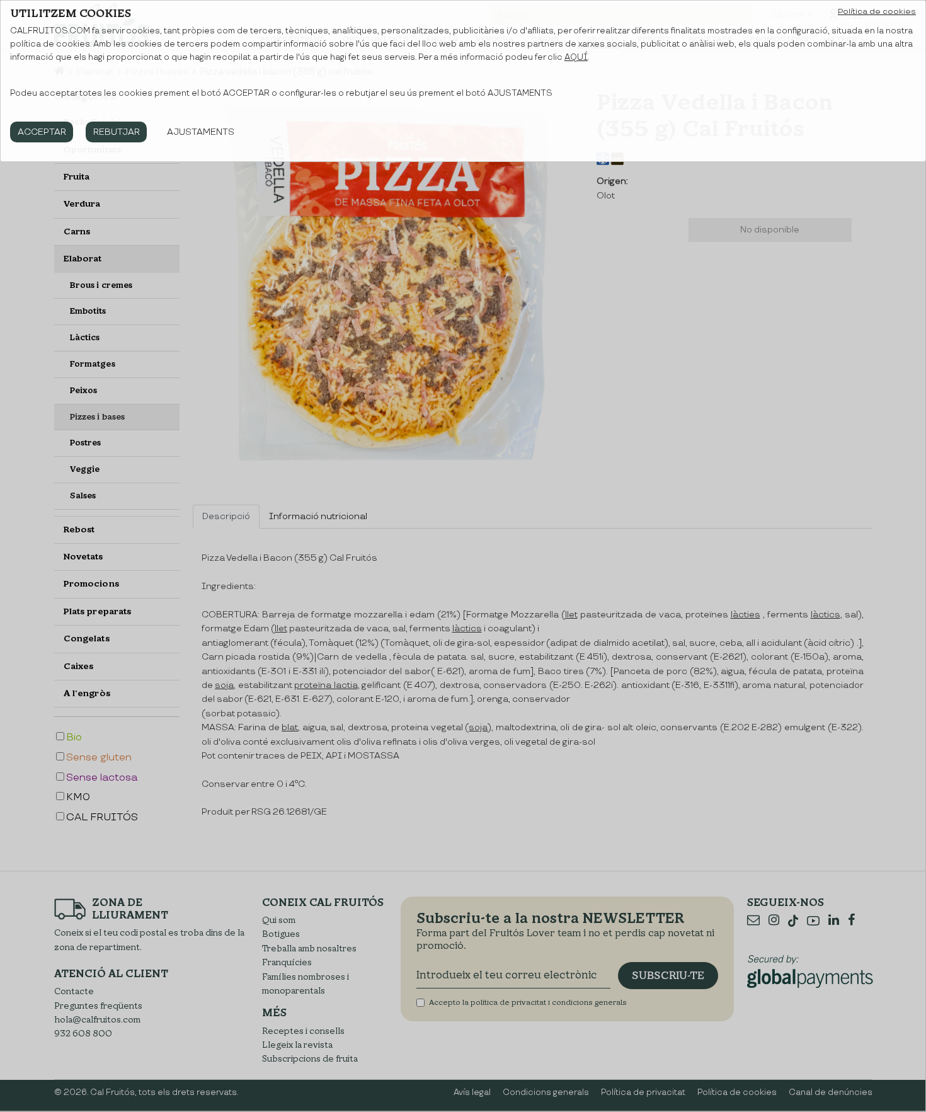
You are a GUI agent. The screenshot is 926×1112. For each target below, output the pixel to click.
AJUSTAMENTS (200, 132)
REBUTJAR (116, 132)
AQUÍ (576, 57)
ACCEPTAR (42, 132)
